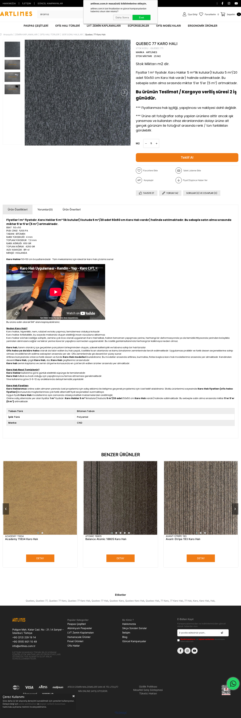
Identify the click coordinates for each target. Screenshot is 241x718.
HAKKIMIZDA (9, 3)
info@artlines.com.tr (23, 645)
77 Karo (165, 600)
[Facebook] (180, 651)
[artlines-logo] (25, 620)
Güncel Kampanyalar (134, 641)
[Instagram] (187, 651)
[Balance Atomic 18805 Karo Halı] (120, 498)
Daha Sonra (122, 17)
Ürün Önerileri (72, 209)
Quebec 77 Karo (58, 600)
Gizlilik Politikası (148, 686)
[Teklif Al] (187, 157)
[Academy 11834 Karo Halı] (40, 498)
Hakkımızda (129, 623)
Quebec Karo (117, 600)
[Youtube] (194, 651)
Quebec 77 (42, 600)
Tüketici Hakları (148, 693)
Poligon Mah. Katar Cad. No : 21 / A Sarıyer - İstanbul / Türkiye (38, 631)
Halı (212, 600)
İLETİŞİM (26, 3)
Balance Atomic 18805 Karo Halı (105, 539)
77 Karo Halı (176, 600)
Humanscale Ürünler (79, 636)
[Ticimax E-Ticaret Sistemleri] (120, 713)
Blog (124, 636)
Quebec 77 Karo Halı (79, 600)
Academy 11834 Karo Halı (21, 539)
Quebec (30, 600)
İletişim (126, 632)
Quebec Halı (152, 600)
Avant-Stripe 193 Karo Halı (183, 539)
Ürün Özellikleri (18, 209)
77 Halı (188, 600)
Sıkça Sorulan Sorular (134, 628)
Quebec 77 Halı (100, 600)
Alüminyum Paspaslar (79, 628)
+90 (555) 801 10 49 (24, 641)
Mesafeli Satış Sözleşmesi (148, 689)
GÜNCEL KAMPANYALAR (50, 3)
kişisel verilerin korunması (52, 703)
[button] (38, 533)
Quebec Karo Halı (134, 600)
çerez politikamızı (28, 703)
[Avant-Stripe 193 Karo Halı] (201, 498)
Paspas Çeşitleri (76, 623)
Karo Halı (204, 600)
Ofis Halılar (73, 645)
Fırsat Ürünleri (75, 641)
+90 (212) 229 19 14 (24, 637)
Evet (141, 17)
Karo (195, 600)
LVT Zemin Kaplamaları (80, 632)
